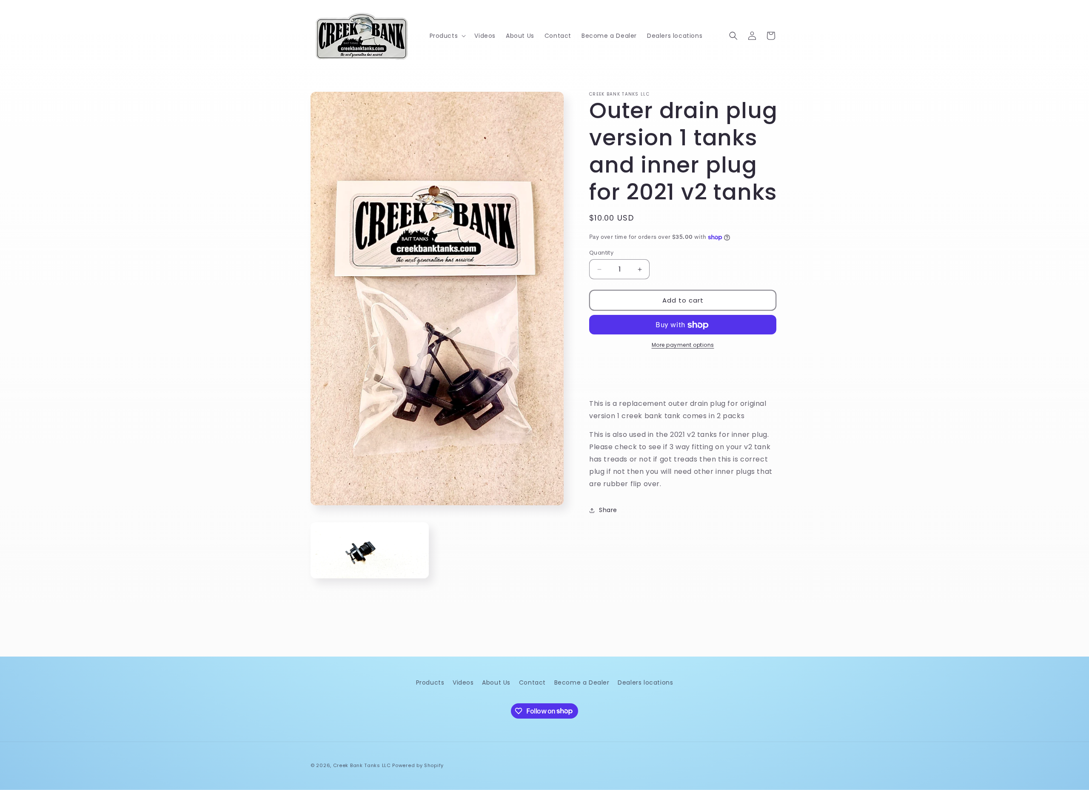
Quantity (601, 253)
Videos (463, 682)
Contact (532, 682)
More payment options (683, 345)
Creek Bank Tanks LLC (362, 765)
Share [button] (608, 510)
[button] (447, 36)
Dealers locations (645, 682)
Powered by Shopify (418, 765)
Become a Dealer (582, 682)
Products (430, 682)
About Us (496, 682)
